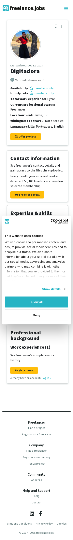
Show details (51, 289)
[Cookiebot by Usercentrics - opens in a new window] (51, 221)
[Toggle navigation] (66, 9)
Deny (36, 315)
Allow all (36, 302)
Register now (24, 370)
